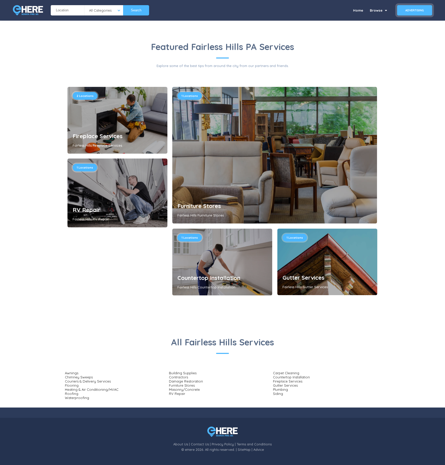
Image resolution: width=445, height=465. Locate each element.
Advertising (414, 10)
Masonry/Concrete (184, 389)
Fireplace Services (98, 136)
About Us (180, 444)
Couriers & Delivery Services (88, 381)
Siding (278, 394)
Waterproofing (77, 398)
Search (136, 10)
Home (358, 10)
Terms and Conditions (254, 444)
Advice (258, 449)
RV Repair (86, 209)
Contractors (178, 377)
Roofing (71, 394)
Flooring (72, 385)
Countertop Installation (208, 277)
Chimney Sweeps (79, 377)
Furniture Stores (199, 206)
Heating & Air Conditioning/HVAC (91, 389)
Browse (376, 10)
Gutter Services (303, 277)
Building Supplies (182, 373)
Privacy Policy (223, 444)
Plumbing (280, 389)
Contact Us (200, 444)
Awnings (71, 373)
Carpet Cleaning (286, 373)
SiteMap (244, 449)
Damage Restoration (186, 381)
